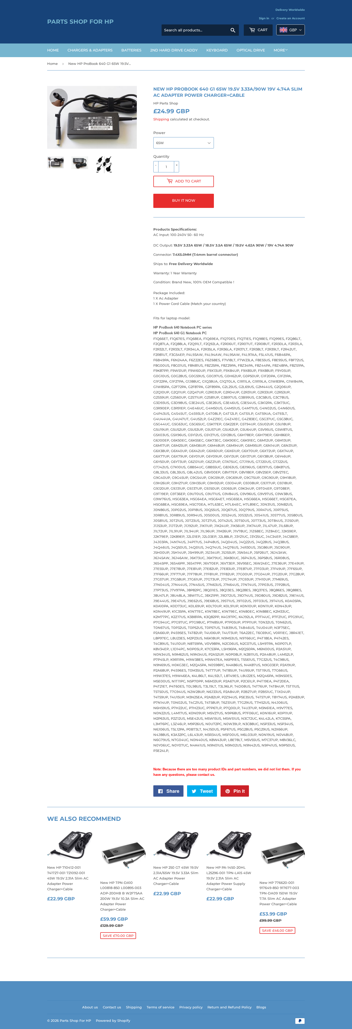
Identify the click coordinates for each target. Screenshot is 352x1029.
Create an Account (290, 18)
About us (90, 1007)
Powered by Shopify (113, 1020)
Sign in (264, 18)
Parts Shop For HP (80, 21)
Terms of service (160, 1007)
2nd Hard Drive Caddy (174, 50)
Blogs (261, 1007)
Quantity (161, 156)
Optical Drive (251, 50)
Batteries (131, 50)
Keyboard (217, 50)
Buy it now (183, 200)
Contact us (112, 1007)
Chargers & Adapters (90, 50)
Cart (262, 30)
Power (159, 132)
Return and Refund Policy (229, 1007)
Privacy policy (191, 1007)
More (279, 50)
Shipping (161, 119)
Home (53, 50)
